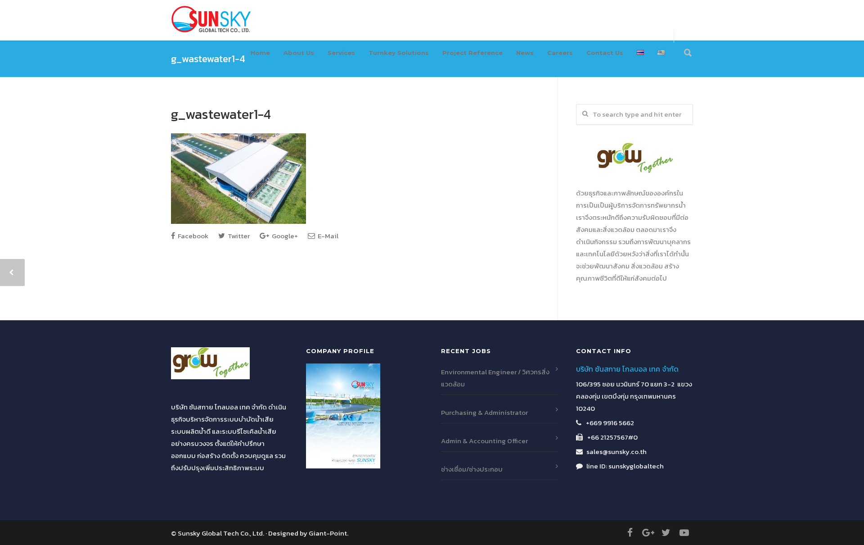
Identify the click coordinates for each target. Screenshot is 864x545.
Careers (560, 52)
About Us (299, 52)
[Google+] (648, 533)
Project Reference (472, 52)
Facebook (192, 236)
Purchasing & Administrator (484, 412)
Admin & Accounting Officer (484, 441)
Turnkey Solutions (399, 52)
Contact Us (604, 52)
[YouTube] (684, 533)
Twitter (238, 236)
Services (341, 52)
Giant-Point (328, 533)
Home (260, 52)
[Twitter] (666, 533)
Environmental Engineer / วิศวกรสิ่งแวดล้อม (495, 378)
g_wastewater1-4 (221, 114)
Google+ (284, 236)
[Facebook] (630, 533)
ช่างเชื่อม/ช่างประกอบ (472, 469)
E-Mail (327, 236)
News (525, 52)
